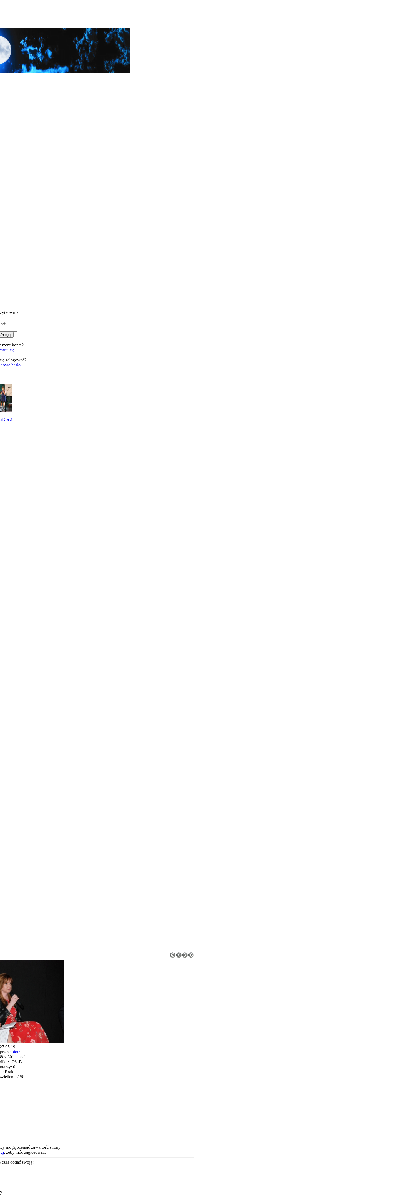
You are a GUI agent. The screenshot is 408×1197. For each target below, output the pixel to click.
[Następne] (185, 956)
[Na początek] (173, 956)
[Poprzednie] (179, 956)
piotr (16, 1051)
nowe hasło (11, 365)
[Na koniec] (191, 956)
